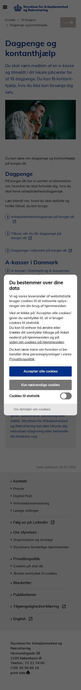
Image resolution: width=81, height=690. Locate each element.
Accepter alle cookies (41, 371)
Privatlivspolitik (21, 359)
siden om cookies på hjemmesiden (36, 342)
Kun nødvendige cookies (40, 385)
